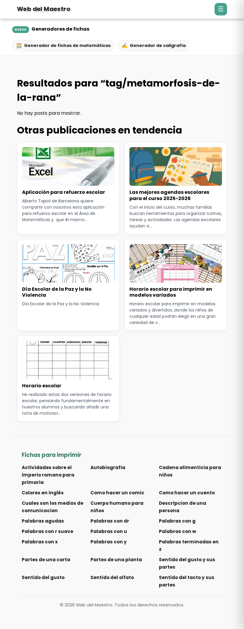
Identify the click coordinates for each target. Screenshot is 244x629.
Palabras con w (177, 531)
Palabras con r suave (47, 531)
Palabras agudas (43, 521)
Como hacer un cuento (187, 493)
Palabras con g (177, 521)
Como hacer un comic (117, 493)
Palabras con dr (109, 521)
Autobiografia (107, 467)
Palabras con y (108, 542)
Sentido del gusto (43, 577)
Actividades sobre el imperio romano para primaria (48, 474)
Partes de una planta (116, 559)
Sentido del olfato (112, 577)
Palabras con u (108, 531)
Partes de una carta (46, 559)
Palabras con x (40, 542)
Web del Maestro (43, 9)
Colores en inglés (43, 493)
